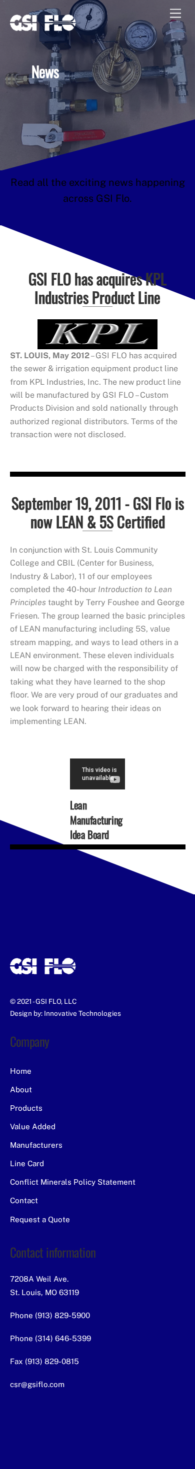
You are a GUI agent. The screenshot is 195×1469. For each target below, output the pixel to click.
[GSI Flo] (43, 29)
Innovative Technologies (82, 1013)
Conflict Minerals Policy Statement (73, 1182)
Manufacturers (36, 1145)
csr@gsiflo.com (37, 1384)
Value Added (33, 1126)
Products (26, 1108)
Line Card (27, 1163)
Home (21, 1071)
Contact (24, 1200)
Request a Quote (40, 1219)
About (21, 1089)
